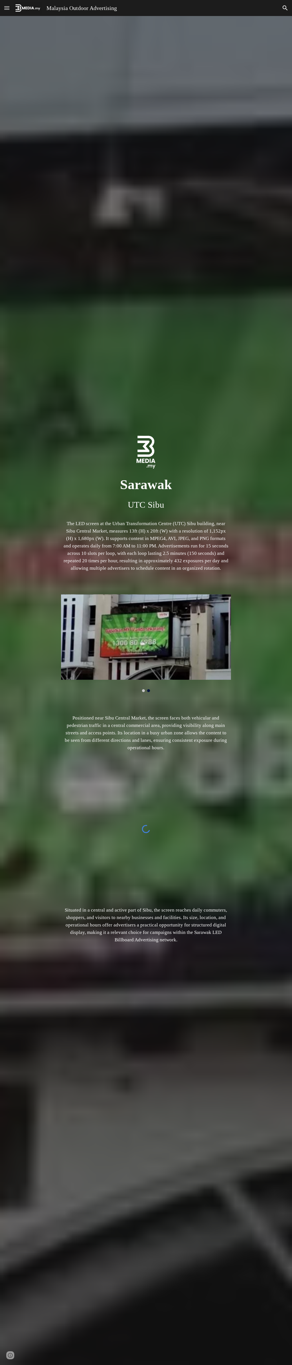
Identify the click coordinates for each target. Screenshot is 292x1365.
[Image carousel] (146, 643)
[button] (7, 8)
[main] (146, 493)
